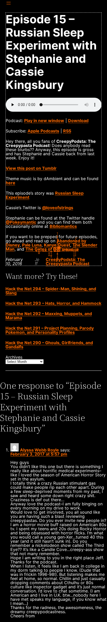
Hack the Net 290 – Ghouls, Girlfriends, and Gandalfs (49, 344)
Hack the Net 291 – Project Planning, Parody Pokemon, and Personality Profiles (49, 330)
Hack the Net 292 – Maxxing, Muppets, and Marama (48, 315)
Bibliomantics (63, 226)
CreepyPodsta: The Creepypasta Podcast (67, 261)
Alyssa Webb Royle (39, 450)
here (10, 182)
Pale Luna (32, 245)
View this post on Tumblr (31, 168)
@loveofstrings (57, 207)
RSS (67, 130)
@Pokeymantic (21, 222)
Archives (13, 357)
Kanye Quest (57, 245)
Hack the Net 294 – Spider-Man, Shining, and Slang (50, 290)
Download (78, 120)
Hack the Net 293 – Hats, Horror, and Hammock (53, 303)
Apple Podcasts (43, 130)
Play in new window (44, 120)
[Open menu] (8, 3)
